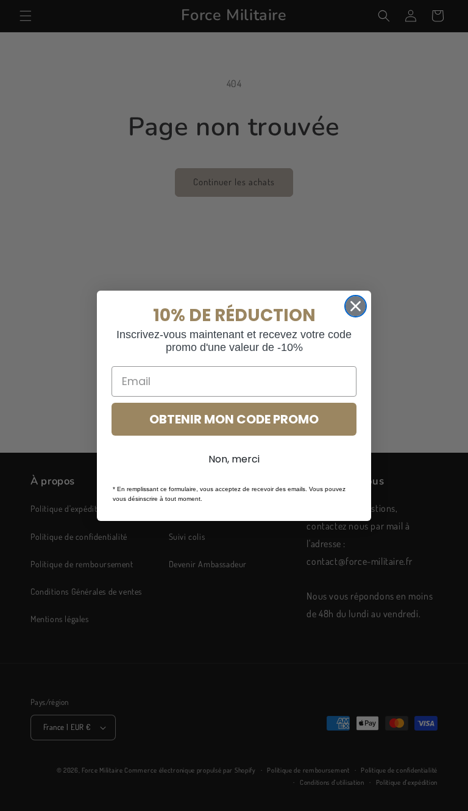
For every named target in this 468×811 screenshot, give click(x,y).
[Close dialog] (355, 306)
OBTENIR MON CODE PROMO (234, 419)
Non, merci (234, 459)
